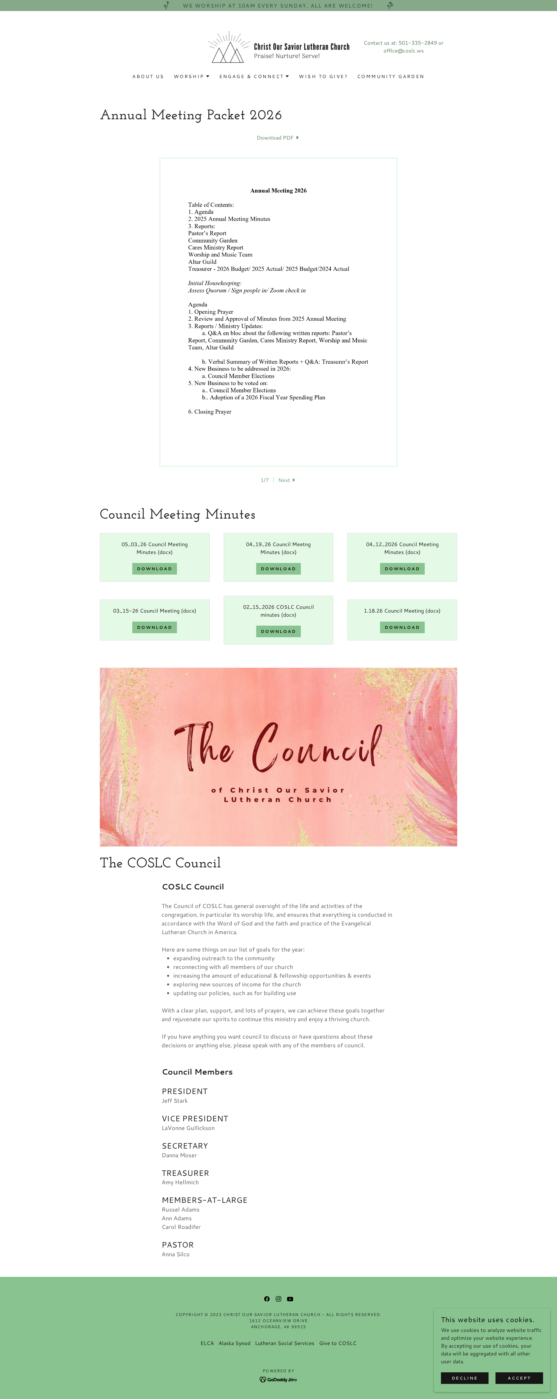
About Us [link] (148, 76)
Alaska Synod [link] (234, 1343)
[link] (278, 46)
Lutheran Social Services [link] (284, 1343)
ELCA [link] (207, 1343)
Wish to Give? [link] (323, 76)
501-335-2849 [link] (418, 42)
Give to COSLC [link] (338, 1343)
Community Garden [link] (391, 76)
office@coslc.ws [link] (404, 50)
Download (154, 569)
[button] (192, 76)
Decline (465, 1378)
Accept (519, 1378)
